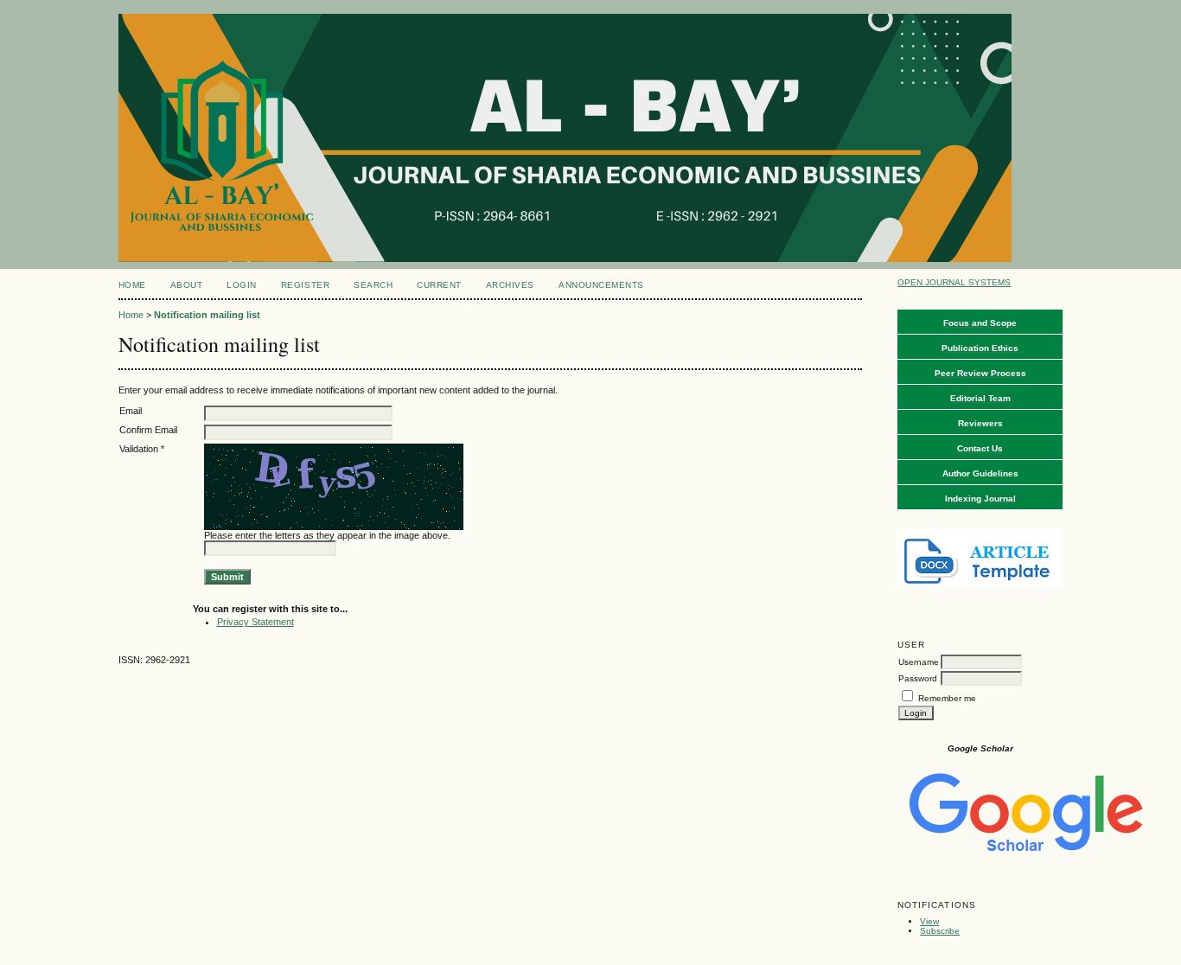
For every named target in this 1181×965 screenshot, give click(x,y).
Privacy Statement (255, 622)
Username (918, 662)
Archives (510, 285)
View (929, 921)
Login (242, 285)
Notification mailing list (207, 315)
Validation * (141, 449)
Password (917, 678)
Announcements (601, 285)
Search (373, 285)
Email (130, 411)
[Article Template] (980, 583)
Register (305, 285)
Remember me (947, 698)
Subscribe (940, 931)
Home (132, 285)
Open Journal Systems (954, 282)
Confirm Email (148, 430)
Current (439, 285)
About (186, 285)
